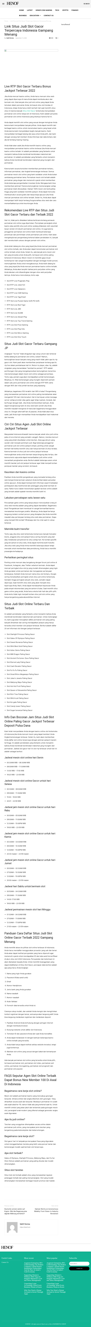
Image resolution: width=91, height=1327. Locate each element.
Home (6, 21)
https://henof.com (25, 1227)
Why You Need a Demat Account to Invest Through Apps (33, 1292)
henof (63, 24)
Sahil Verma (10, 38)
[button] (86, 4)
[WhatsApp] (22, 43)
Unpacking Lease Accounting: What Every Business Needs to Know (33, 1285)
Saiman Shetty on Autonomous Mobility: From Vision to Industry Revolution (46, 1211)
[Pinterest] (17, 43)
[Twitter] (12, 43)
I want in (79, 1268)
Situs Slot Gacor (29, 111)
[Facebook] (6, 43)
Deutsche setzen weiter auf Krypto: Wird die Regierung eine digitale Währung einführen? (15, 1211)
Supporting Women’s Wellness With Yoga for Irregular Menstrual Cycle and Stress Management (33, 1277)
